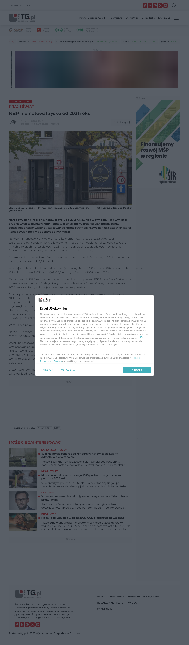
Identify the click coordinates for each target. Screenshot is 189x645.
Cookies (58, 361)
